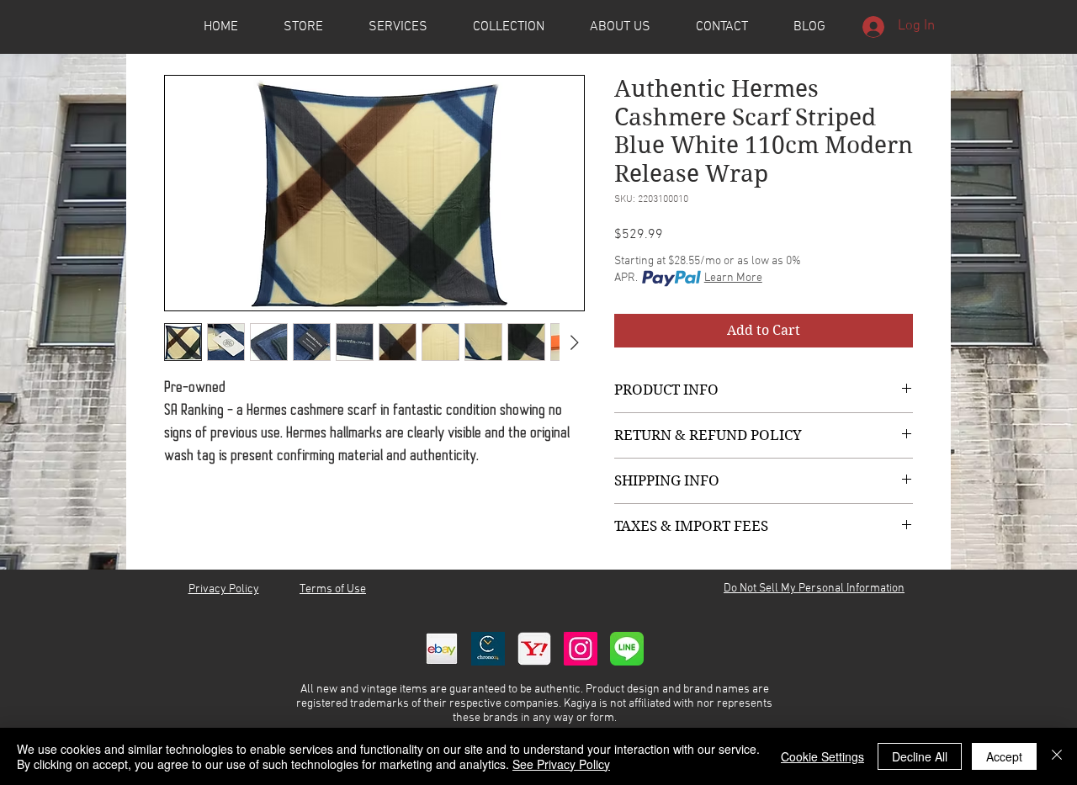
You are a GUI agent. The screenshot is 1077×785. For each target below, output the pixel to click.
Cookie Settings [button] (822, 756)
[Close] (1057, 756)
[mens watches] (488, 649)
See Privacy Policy (561, 764)
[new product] (580, 649)
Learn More (733, 278)
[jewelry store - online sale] (627, 649)
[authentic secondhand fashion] (442, 649)
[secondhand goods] (534, 649)
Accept (1004, 756)
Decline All (919, 756)
